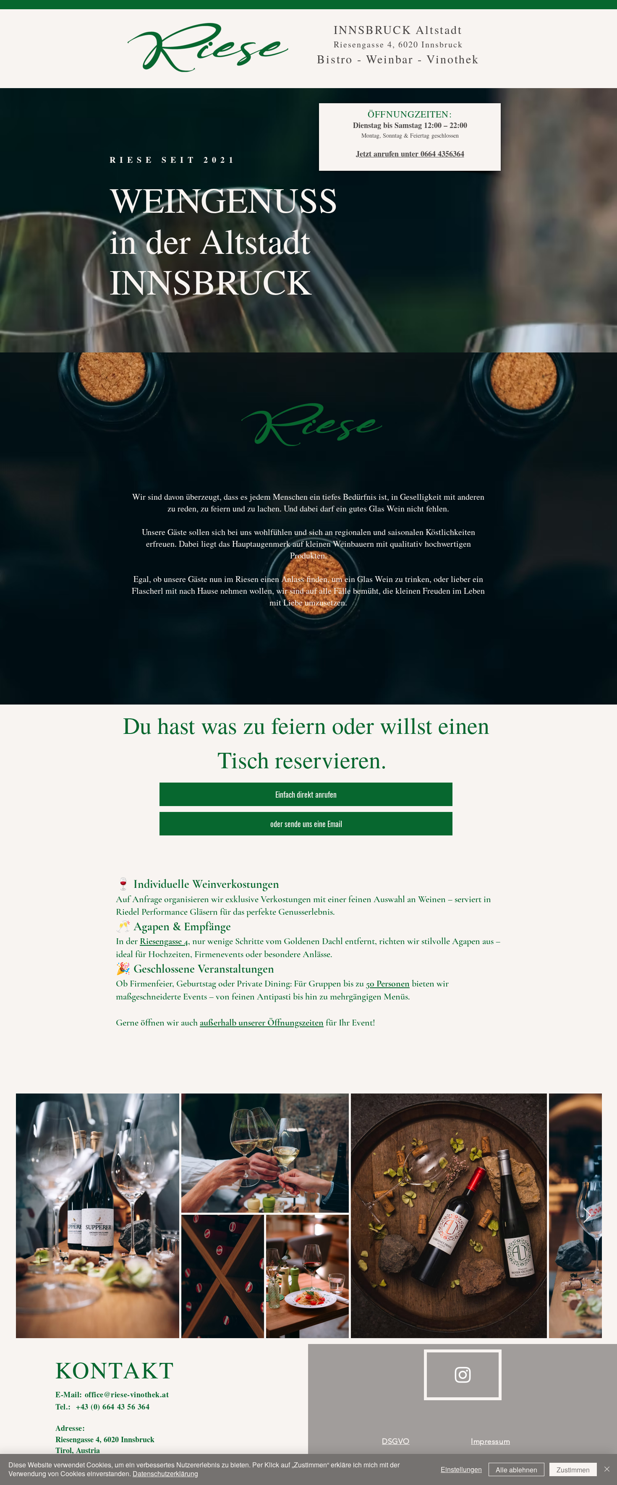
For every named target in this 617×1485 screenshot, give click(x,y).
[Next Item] (587, 1216)
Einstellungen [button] (461, 1469)
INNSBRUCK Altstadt (398, 29)
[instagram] (462, 1375)
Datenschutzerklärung (165, 1473)
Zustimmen (573, 1470)
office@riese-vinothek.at (127, 1394)
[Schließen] (607, 1469)
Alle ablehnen (516, 1470)
